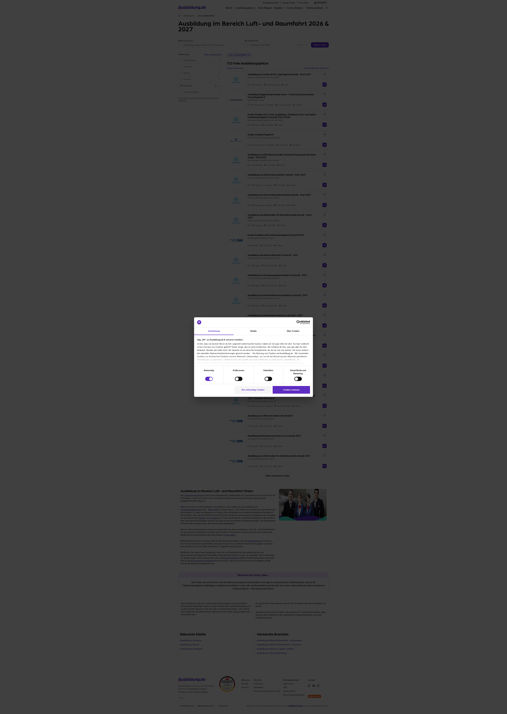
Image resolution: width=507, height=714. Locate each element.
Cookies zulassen (291, 390)
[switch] (238, 379)
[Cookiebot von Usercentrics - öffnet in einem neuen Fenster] (298, 322)
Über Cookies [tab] (293, 331)
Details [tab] (253, 331)
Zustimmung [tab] (214, 331)
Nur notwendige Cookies (253, 390)
